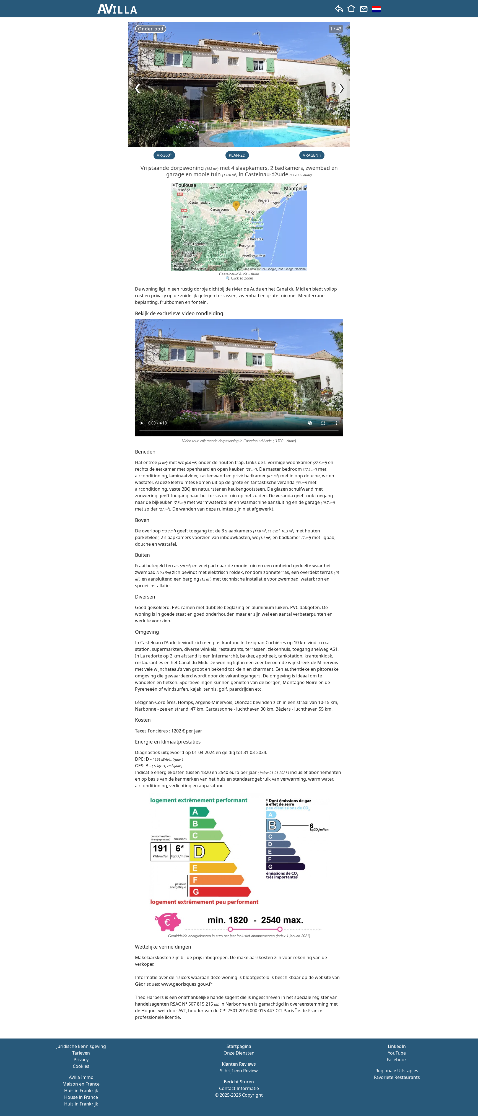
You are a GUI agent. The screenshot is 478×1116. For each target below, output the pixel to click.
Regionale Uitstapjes (396, 1071)
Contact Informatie (239, 1088)
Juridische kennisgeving (81, 1046)
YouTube (397, 1053)
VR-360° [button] (164, 155)
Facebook (397, 1060)
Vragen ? (312, 155)
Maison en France (81, 1084)
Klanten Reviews (239, 1064)
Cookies (81, 1066)
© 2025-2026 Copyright (239, 1095)
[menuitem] (376, 9)
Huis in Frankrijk (81, 1090)
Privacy (81, 1060)
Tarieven (81, 1053)
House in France (81, 1097)
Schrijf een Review (239, 1071)
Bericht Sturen (239, 1082)
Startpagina (239, 1046)
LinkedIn (397, 1046)
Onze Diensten (239, 1053)
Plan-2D (237, 155)
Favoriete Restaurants (397, 1077)
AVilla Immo (81, 1077)
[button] (117, 8)
